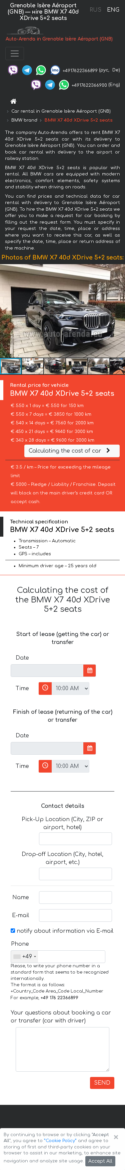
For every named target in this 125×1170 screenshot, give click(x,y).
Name (20, 898)
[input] (47, 670)
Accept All (100, 1161)
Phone (20, 944)
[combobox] (24, 957)
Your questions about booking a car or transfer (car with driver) (61, 1017)
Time (22, 688)
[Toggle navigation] (14, 53)
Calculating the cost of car (66, 451)
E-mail (20, 915)
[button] (119, 311)
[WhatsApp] (41, 70)
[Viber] (13, 70)
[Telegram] (27, 70)
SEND (102, 1083)
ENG (113, 10)
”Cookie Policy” (60, 1140)
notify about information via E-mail (64, 931)
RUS (95, 10)
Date (22, 658)
